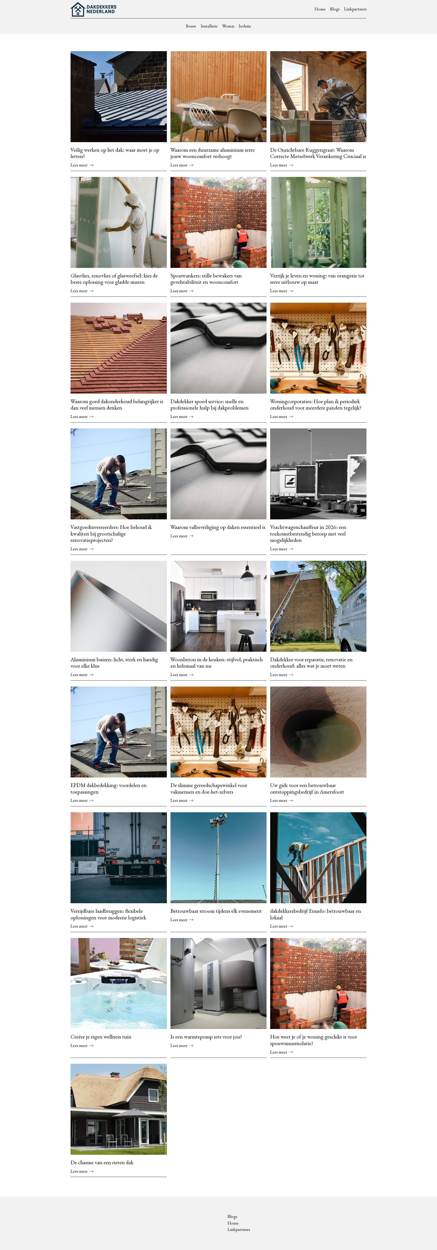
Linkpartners (355, 9)
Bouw (191, 26)
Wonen (228, 26)
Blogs (335, 9)
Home (320, 9)
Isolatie (245, 26)
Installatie (209, 26)
